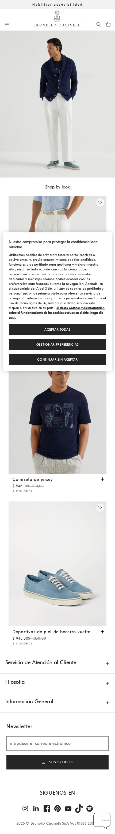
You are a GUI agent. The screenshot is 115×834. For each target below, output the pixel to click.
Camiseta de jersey (33, 482)
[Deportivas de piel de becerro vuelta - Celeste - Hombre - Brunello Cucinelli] (57, 563)
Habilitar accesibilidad (57, 4)
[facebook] (47, 808)
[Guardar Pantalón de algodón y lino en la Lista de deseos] (100, 202)
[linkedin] (36, 808)
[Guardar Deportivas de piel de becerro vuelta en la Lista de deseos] (100, 508)
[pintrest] (57, 808)
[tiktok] (79, 808)
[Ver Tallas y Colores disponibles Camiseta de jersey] (102, 478)
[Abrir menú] (6, 24)
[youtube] (68, 808)
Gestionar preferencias (57, 344)
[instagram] (25, 808)
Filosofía (15, 682)
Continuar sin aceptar (57, 359)
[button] (57, 104)
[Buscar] (98, 24)
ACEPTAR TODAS (57, 329)
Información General (29, 702)
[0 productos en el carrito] (108, 24)
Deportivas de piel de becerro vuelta (52, 635)
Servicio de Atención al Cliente (40, 662)
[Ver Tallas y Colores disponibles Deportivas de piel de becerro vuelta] (102, 631)
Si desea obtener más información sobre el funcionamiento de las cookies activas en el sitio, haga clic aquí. (57, 312)
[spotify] (89, 808)
